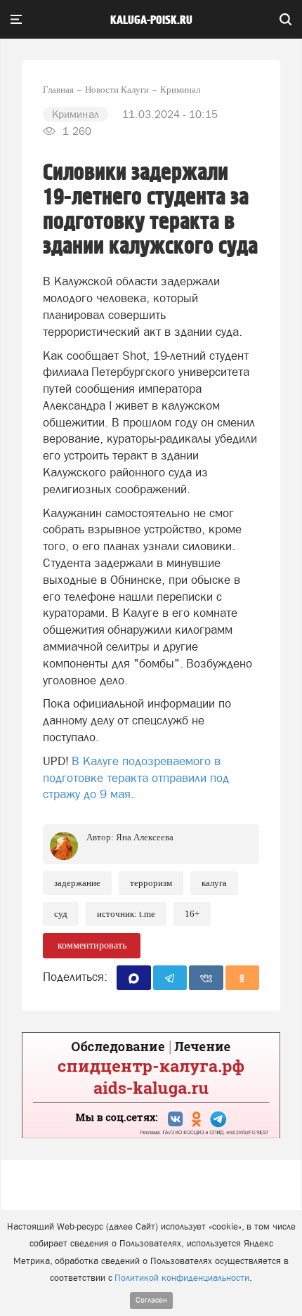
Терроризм (151, 883)
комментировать (92, 945)
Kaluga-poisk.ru (151, 20)
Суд (60, 913)
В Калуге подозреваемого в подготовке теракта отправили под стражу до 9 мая (136, 778)
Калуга (214, 883)
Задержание (77, 883)
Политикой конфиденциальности (181, 1277)
